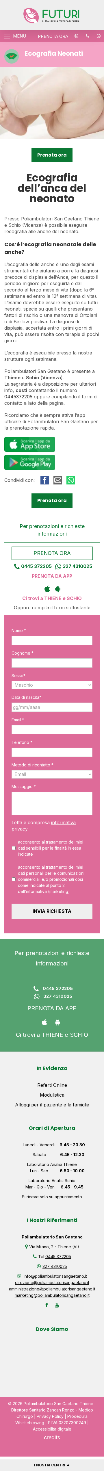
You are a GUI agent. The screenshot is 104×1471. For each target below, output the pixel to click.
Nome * (19, 630)
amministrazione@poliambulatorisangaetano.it (52, 1288)
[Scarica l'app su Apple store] (46, 588)
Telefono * (22, 742)
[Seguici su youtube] (57, 1305)
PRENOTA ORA (53, 36)
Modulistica (52, 1095)
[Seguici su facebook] (46, 1305)
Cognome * (23, 653)
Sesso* (18, 675)
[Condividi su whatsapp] (70, 480)
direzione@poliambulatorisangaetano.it (52, 1282)
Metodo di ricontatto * (32, 764)
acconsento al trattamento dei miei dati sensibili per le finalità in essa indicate (50, 848)
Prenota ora (52, 155)
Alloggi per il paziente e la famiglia (52, 1105)
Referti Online (52, 1085)
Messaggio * (24, 786)
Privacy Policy (50, 1416)
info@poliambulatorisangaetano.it (55, 1276)
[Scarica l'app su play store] (57, 588)
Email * (18, 719)
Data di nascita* (26, 697)
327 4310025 (77, 566)
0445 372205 (36, 566)
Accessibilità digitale (52, 1429)
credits (52, 1437)
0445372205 (18, 397)
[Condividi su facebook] (44, 480)
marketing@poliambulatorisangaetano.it (52, 1295)
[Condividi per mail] (57, 480)
